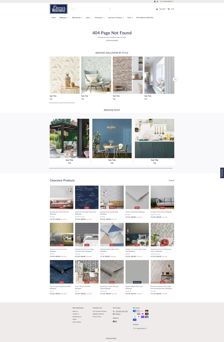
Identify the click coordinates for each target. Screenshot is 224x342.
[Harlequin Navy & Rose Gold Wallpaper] (112, 241)
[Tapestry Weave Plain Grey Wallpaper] (137, 278)
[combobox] (91, 9)
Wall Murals (76, 17)
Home (54, 17)
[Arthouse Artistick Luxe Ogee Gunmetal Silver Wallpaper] (87, 241)
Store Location (77, 322)
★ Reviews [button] (222, 173)
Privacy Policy (97, 316)
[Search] (110, 9)
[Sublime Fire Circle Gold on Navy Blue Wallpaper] (137, 241)
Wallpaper (63, 17)
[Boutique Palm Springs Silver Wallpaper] (112, 204)
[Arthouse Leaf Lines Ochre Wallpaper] (61, 241)
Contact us (76, 314)
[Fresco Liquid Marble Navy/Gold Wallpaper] (61, 278)
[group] (64, 79)
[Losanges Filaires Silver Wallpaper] (162, 203)
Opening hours (77, 316)
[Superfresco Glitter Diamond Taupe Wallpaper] (112, 278)
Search (74, 319)
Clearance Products (115, 17)
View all (171, 180)
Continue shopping (112, 40)
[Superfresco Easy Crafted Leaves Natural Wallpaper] (162, 241)
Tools (129, 17)
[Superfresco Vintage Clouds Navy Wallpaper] (87, 204)
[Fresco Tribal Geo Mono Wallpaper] (87, 278)
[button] (49, 79)
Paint (88, 17)
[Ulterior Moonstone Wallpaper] (137, 203)
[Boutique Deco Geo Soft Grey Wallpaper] (61, 204)
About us (75, 311)
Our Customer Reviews (100, 311)
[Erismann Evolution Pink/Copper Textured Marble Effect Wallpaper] (162, 278)
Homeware (99, 17)
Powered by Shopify (111, 338)
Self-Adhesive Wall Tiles (144, 17)
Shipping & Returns (98, 314)
